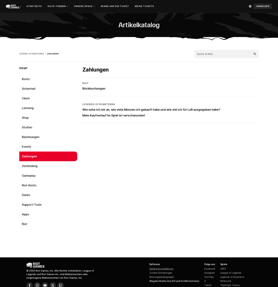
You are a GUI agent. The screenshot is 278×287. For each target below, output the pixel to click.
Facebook (209, 268)
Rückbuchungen (93, 88)
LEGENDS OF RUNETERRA (31, 54)
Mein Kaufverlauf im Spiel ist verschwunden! (113, 115)
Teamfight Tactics (230, 285)
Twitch (208, 285)
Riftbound (225, 281)
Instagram (209, 272)
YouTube (209, 277)
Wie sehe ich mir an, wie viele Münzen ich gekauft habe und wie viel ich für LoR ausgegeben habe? (151, 109)
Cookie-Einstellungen (160, 272)
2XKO (223, 268)
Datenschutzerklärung (161, 268)
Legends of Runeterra (232, 277)
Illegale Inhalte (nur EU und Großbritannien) (174, 281)
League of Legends (230, 272)
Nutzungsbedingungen (161, 277)
